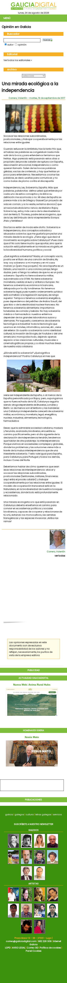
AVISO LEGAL (18, 947)
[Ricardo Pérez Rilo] (26, 864)
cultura (30, 814)
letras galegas (43, 814)
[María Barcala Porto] (13, 848)
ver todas (60, 555)
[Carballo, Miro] (39, 901)
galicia (9, 814)
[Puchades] (26, 917)
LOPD (7, 947)
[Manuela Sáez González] (52, 864)
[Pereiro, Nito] (13, 917)
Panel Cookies (33, 950)
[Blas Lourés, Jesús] (39, 933)
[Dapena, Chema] (13, 901)
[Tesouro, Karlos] (39, 917)
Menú (7, 18)
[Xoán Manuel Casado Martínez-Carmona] (26, 848)
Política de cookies (50, 947)
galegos (19, 814)
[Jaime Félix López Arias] (39, 880)
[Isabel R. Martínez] (13, 864)
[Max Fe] (26, 901)
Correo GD (32, 947)
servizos (57, 814)
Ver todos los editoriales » (18, 60)
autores (40, 648)
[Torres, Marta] (52, 917)
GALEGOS (33, 830)
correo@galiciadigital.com (21, 941)
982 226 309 (44, 941)
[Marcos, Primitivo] (52, 901)
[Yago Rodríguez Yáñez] (39, 864)
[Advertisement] (33, 591)
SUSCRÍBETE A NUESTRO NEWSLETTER (33, 824)
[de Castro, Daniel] (26, 933)
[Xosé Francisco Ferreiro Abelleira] (26, 880)
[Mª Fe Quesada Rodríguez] (39, 848)
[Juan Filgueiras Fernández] (52, 848)
